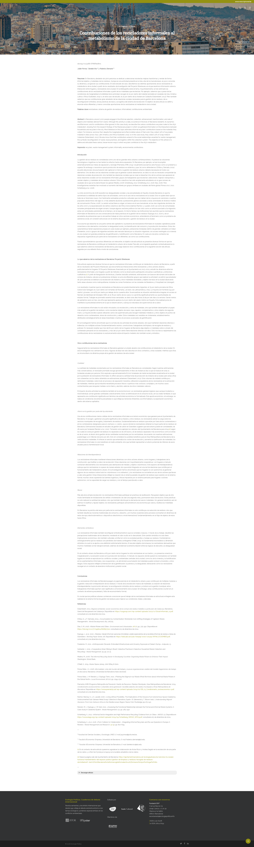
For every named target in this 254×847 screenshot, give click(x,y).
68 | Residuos (123, 26)
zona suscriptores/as (243, 1)
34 (111, 725)
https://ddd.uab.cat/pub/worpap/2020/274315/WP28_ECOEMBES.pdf (143, 637)
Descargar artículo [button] (87, 772)
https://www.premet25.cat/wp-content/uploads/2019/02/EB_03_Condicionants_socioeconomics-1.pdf (135, 689)
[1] (87, 274)
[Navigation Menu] (250, 8)
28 (134, 626)
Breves (133, 26)
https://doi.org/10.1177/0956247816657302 (93, 629)
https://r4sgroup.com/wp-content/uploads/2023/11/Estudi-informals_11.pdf (144, 611)
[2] (170, 429)
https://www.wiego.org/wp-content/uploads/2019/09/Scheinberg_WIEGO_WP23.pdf (109, 717)
